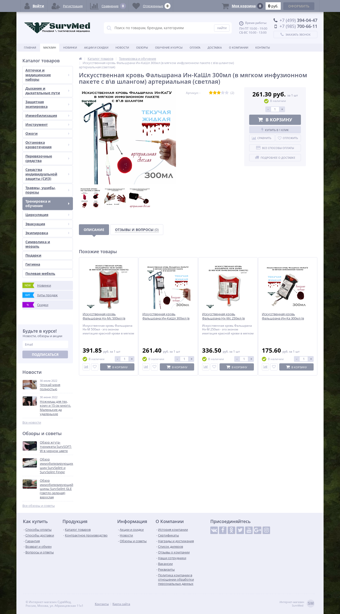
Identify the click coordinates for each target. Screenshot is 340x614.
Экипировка (36, 232)
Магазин (49, 47)
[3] (219, 92)
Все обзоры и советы (38, 506)
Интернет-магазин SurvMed (297, 603)
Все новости (31, 422)
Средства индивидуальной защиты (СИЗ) (41, 174)
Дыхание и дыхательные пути (42, 90)
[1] (211, 92)
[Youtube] (249, 530)
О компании (238, 47)
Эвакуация (35, 224)
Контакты (262, 47)
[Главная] (80, 58)
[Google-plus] (257, 530)
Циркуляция (36, 214)
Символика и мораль (37, 244)
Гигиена (32, 264)
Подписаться (45, 354)
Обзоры (142, 47)
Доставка (215, 47)
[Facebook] (223, 530)
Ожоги (31, 133)
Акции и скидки (96, 47)
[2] (215, 92)
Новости (122, 47)
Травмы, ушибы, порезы (40, 190)
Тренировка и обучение (38, 203)
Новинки (70, 47)
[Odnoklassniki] (231, 530)
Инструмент (36, 124)
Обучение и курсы (168, 47)
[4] (223, 92)
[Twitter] (240, 530)
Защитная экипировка (36, 104)
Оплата (195, 47)
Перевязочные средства (38, 158)
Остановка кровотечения (38, 144)
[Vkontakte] (214, 530)
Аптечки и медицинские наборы (38, 74)
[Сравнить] (86, 367)
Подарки (33, 255)
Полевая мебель (40, 273)
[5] (227, 92)
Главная (30, 47)
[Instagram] (266, 530)
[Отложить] (94, 367)
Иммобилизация (41, 115)
